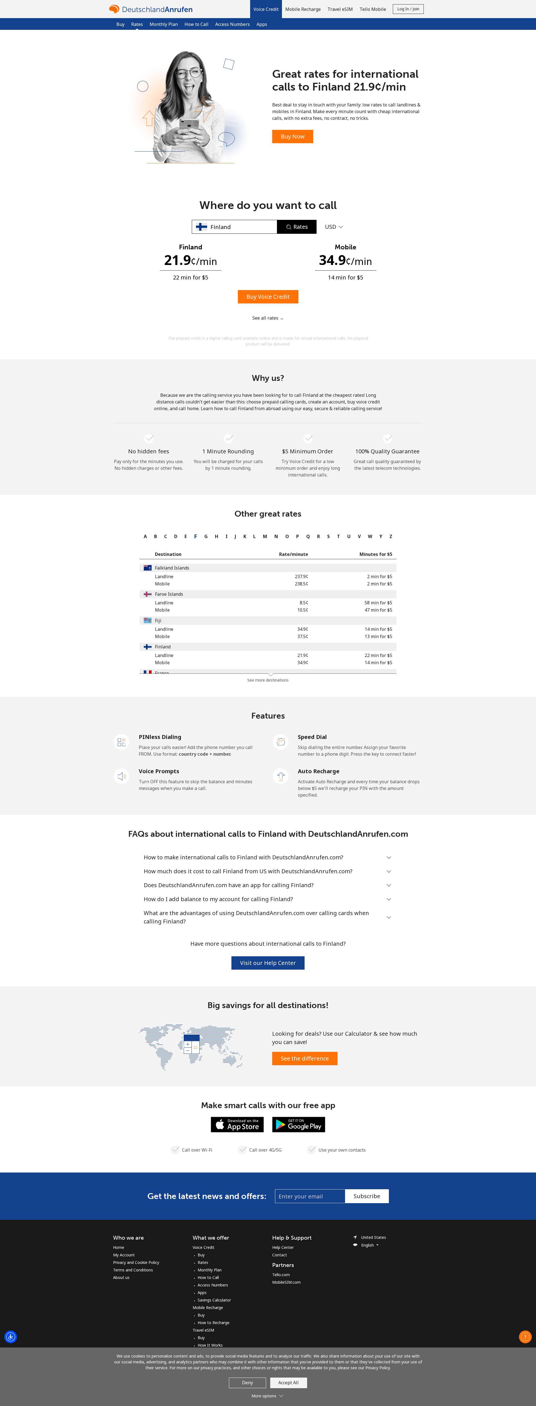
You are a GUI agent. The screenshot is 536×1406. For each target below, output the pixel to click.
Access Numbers (232, 24)
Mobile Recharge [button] (303, 9)
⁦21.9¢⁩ (302, 655)
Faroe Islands (169, 594)
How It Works (210, 1345)
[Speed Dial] (280, 741)
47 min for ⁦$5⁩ (378, 610)
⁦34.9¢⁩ (302, 629)
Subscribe (367, 1196)
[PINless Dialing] (121, 741)
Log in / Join (408, 8)
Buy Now (293, 136)
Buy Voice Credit (268, 296)
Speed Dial (312, 737)
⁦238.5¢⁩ (301, 584)
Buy (120, 24)
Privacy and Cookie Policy (136, 1262)
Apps (262, 24)
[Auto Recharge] (280, 775)
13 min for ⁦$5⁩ (378, 636)
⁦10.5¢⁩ (302, 610)
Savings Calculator (214, 1300)
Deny (247, 1383)
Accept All (288, 1383)
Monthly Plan (164, 24)
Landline (164, 576)
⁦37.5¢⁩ (302, 636)
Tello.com (281, 1274)
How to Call (197, 24)
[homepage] (152, 9)
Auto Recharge (318, 771)
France (162, 673)
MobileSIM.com (286, 1282)
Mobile (162, 584)
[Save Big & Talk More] (190, 1047)
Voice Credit (203, 1247)
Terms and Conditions (133, 1270)
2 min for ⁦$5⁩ (379, 576)
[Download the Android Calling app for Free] (298, 1124)
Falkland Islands (172, 568)
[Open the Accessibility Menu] (10, 1336)
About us (121, 1277)
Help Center (283, 1247)
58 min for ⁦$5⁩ (378, 603)
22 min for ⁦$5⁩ (378, 655)
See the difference (305, 1058)
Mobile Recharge (208, 1307)
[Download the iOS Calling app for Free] (237, 1124)
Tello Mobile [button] (373, 9)
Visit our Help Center (268, 963)
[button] (266, 9)
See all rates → (268, 318)
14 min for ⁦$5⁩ (378, 629)
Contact (279, 1254)
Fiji (158, 620)
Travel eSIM (203, 1330)
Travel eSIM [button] (340, 9)
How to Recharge (213, 1322)
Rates (203, 1262)
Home (118, 1247)
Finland (163, 647)
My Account (124, 1254)
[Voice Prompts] (121, 775)
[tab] (144, 536)
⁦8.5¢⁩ (304, 603)
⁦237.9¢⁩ (301, 576)
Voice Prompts (159, 771)
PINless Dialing (160, 737)
